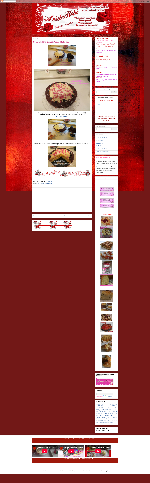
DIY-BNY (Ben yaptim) (109, 417)
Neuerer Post (37, 216)
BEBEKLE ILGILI (106, 421)
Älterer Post (87, 216)
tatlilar (50, 183)
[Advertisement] (62, 199)
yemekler (100, 407)
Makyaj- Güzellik (106, 405)
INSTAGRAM (99, 146)
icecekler (102, 423)
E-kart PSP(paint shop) (106, 411)
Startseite (62, 216)
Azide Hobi (39, 183)
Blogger (109, 471)
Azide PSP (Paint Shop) (102, 152)
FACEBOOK (99, 140)
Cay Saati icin (104, 413)
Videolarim (112, 407)
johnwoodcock (96, 471)
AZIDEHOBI (99, 143)
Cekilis (113, 421)
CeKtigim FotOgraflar (104, 415)
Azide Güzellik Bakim (102, 149)
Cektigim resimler (102, 419)
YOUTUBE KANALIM (101, 138)
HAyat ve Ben (102, 409)
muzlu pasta (45, 183)
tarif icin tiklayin (62, 116)
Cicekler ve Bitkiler (108, 422)
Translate (109, 396)
